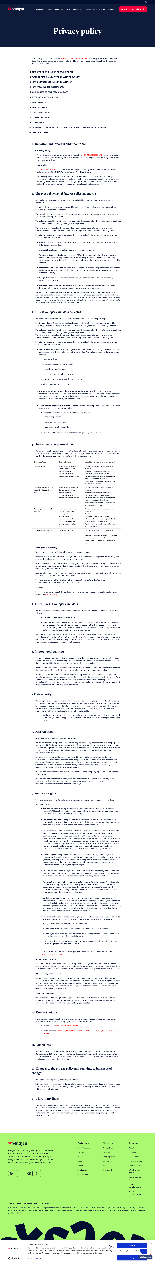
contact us (73, 684)
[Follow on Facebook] (20, 1173)
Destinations (39, 9)
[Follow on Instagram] (37, 1173)
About (131, 1148)
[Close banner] (151, 1243)
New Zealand (82, 1170)
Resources (90, 9)
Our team (132, 1152)
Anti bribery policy (136, 1161)
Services (64, 9)
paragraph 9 (89, 181)
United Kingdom (84, 1148)
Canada (81, 1157)
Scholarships (108, 1161)
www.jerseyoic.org (105, 1054)
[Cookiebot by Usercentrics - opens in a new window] (13, 1258)
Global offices (134, 1157)
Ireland (80, 1165)
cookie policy (58, 398)
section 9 (75, 582)
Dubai (80, 1161)
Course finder (53, 9)
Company (111, 9)
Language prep (78, 9)
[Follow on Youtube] (29, 1173)
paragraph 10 (96, 184)
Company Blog (108, 1170)
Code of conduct (135, 1165)
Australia (81, 1152)
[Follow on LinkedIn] (11, 1173)
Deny (132, 1258)
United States (83, 1174)
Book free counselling (131, 9)
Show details (33, 1259)
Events (102, 9)
